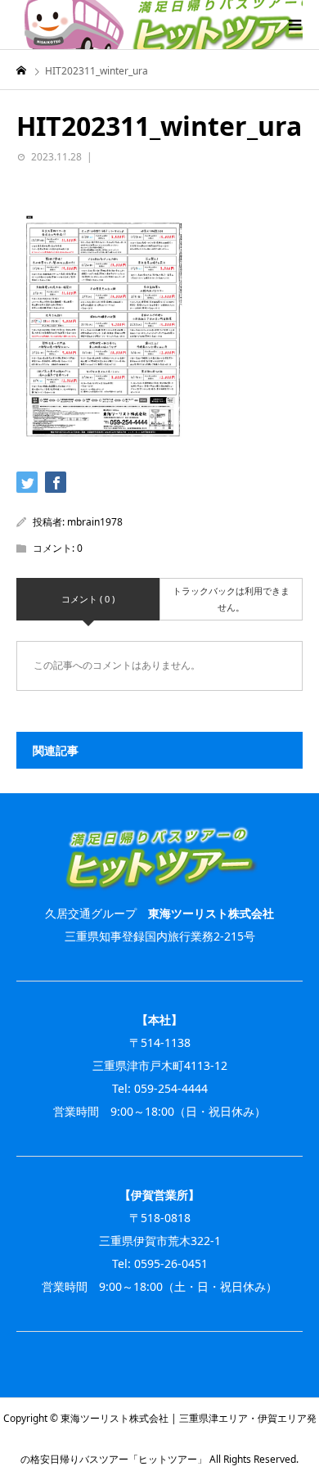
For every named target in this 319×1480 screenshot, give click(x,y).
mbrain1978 (95, 522)
